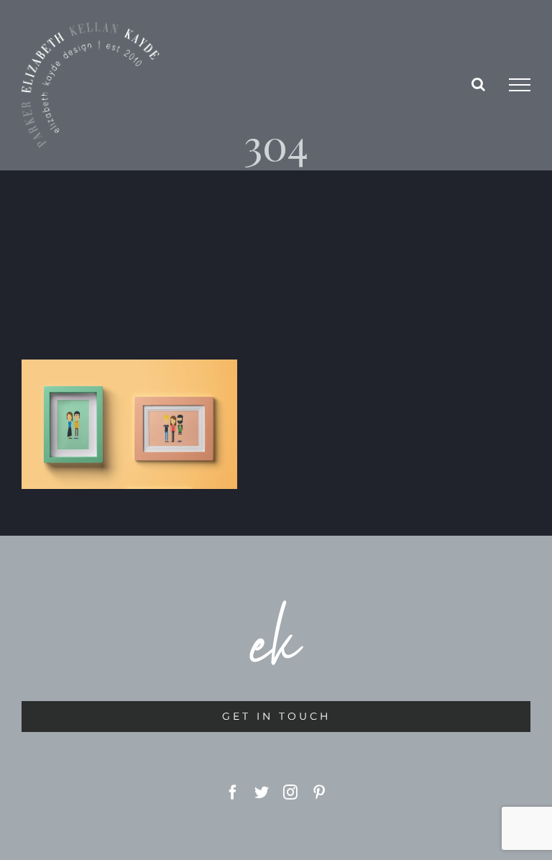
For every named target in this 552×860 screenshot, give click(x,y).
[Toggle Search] (478, 84)
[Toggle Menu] (520, 84)
